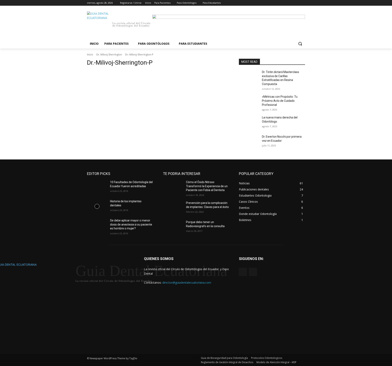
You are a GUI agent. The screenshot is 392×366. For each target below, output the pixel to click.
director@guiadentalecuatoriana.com (186, 282)
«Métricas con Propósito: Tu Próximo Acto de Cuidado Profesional (279, 100)
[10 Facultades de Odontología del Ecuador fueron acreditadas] (97, 187)
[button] (300, 44)
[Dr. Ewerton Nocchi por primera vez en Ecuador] (249, 142)
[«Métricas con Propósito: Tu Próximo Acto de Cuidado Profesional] (249, 102)
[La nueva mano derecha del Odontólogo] (249, 122)
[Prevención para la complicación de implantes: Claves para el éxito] (173, 208)
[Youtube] (302, 3)
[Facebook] (280, 3)
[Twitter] (291, 3)
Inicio (90, 54)
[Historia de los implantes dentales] (97, 206)
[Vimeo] (297, 3)
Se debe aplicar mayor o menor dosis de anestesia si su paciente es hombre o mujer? (131, 224)
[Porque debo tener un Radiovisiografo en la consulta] (173, 227)
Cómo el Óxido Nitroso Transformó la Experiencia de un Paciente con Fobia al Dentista (207, 186)
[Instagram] (285, 3)
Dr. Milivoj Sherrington (109, 54)
